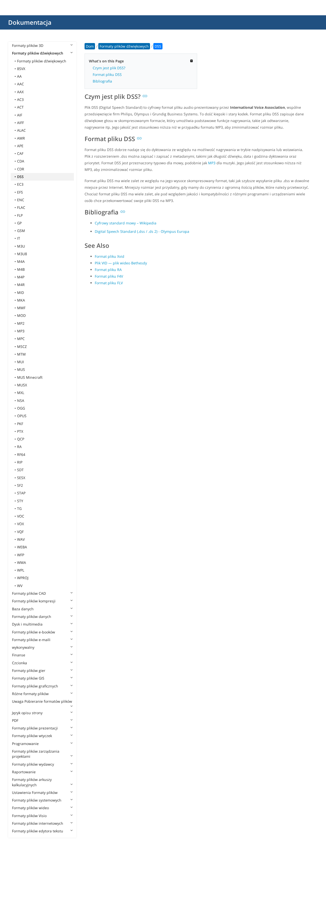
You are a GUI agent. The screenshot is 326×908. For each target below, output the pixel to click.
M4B (21, 269)
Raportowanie (24, 771)
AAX (20, 91)
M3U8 (22, 253)
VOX (20, 523)
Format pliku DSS (107, 74)
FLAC (21, 207)
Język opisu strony (27, 712)
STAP (21, 493)
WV (19, 585)
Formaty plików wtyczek (32, 735)
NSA (20, 400)
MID (20, 292)
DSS (20, 176)
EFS (20, 192)
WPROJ (23, 577)
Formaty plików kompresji (34, 601)
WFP (20, 554)
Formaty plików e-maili (31, 639)
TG (19, 508)
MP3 (20, 331)
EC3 (20, 184)
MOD (21, 315)
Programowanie (25, 743)
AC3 (20, 99)
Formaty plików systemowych (36, 800)
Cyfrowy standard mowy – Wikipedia (125, 223)
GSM (21, 230)
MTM (21, 354)
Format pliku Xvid (109, 256)
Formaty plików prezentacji (35, 728)
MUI (20, 361)
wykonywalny (23, 647)
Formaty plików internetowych (37, 823)
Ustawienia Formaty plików (35, 792)
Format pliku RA (108, 269)
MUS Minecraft (30, 377)
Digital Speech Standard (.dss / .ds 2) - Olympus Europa (142, 231)
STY (20, 500)
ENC (20, 199)
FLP (20, 215)
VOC (20, 516)
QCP (20, 439)
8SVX (21, 68)
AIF (19, 115)
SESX (21, 477)
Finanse (18, 655)
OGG (21, 408)
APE (20, 145)
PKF (20, 423)
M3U (21, 246)
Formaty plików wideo (30, 807)
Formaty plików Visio (29, 815)
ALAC (21, 130)
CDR (20, 169)
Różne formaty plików (30, 693)
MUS (21, 369)
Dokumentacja (29, 22)
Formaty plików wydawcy (33, 764)
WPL (20, 570)
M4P (20, 277)
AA (19, 76)
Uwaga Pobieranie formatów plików (42, 701)
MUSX (22, 385)
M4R (21, 284)
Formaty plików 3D (27, 45)
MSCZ (22, 346)
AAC (20, 84)
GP (19, 223)
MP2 (20, 323)
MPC (21, 338)
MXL (20, 392)
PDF (15, 720)
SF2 (20, 485)
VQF (20, 531)
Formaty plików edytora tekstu (37, 831)
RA (19, 446)
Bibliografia (102, 81)
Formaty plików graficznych (35, 686)
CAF (20, 153)
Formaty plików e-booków (33, 632)
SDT (20, 469)
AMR (21, 138)
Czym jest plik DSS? (109, 67)
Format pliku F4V (109, 276)
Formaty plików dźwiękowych (37, 53)
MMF (21, 307)
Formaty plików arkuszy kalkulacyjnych (32, 782)
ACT (20, 107)
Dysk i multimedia (27, 624)
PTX (20, 431)
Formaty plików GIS (28, 678)
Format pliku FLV (109, 282)
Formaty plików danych (31, 616)
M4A (21, 261)
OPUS (21, 415)
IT (18, 238)
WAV (21, 539)
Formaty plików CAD (29, 593)
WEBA (22, 547)
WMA (21, 562)
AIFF (20, 122)
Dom (90, 46)
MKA (21, 300)
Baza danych (23, 608)
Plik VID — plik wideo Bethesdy (121, 263)
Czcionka (19, 662)
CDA (20, 161)
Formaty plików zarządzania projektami (35, 754)
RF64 (21, 454)
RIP (19, 462)
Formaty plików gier (28, 670)
